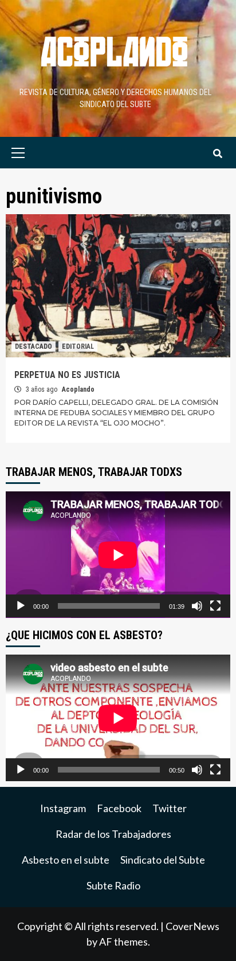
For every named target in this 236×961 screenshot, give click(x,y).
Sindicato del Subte (162, 859)
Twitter (169, 808)
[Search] (217, 154)
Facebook (119, 808)
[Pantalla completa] (215, 606)
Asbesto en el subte (65, 859)
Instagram (63, 808)
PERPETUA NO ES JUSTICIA (67, 374)
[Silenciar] (197, 606)
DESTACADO (33, 346)
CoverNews (192, 926)
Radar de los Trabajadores (113, 834)
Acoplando (78, 389)
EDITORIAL (78, 346)
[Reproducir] (20, 606)
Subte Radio (113, 885)
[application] (118, 554)
